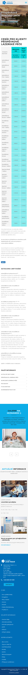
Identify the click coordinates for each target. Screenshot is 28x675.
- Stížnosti (3, 629)
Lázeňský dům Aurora (7, 20)
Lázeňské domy (11, 18)
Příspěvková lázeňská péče (9, 21)
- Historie (3, 602)
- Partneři (3, 604)
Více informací (5, 545)
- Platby (3, 657)
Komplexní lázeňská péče (9, 380)
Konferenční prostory (8, 389)
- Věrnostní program (6, 654)
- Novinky (3, 649)
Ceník (18, 20)
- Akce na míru (4, 642)
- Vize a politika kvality (6, 594)
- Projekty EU (4, 609)
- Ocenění (3, 659)
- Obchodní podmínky (6, 622)
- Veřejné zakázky (5, 632)
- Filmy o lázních (5, 599)
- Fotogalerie (4, 597)
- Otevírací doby (5, 619)
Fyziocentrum (5, 386)
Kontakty (9, 584)
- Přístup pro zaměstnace (7, 662)
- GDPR (3, 627)
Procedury (4, 383)
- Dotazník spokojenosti (7, 624)
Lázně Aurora (5, 499)
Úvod (2, 18)
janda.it (17, 672)
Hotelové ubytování (7, 374)
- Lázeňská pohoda (6, 647)
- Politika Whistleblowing (7, 607)
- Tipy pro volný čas (6, 644)
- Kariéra (3, 652)
